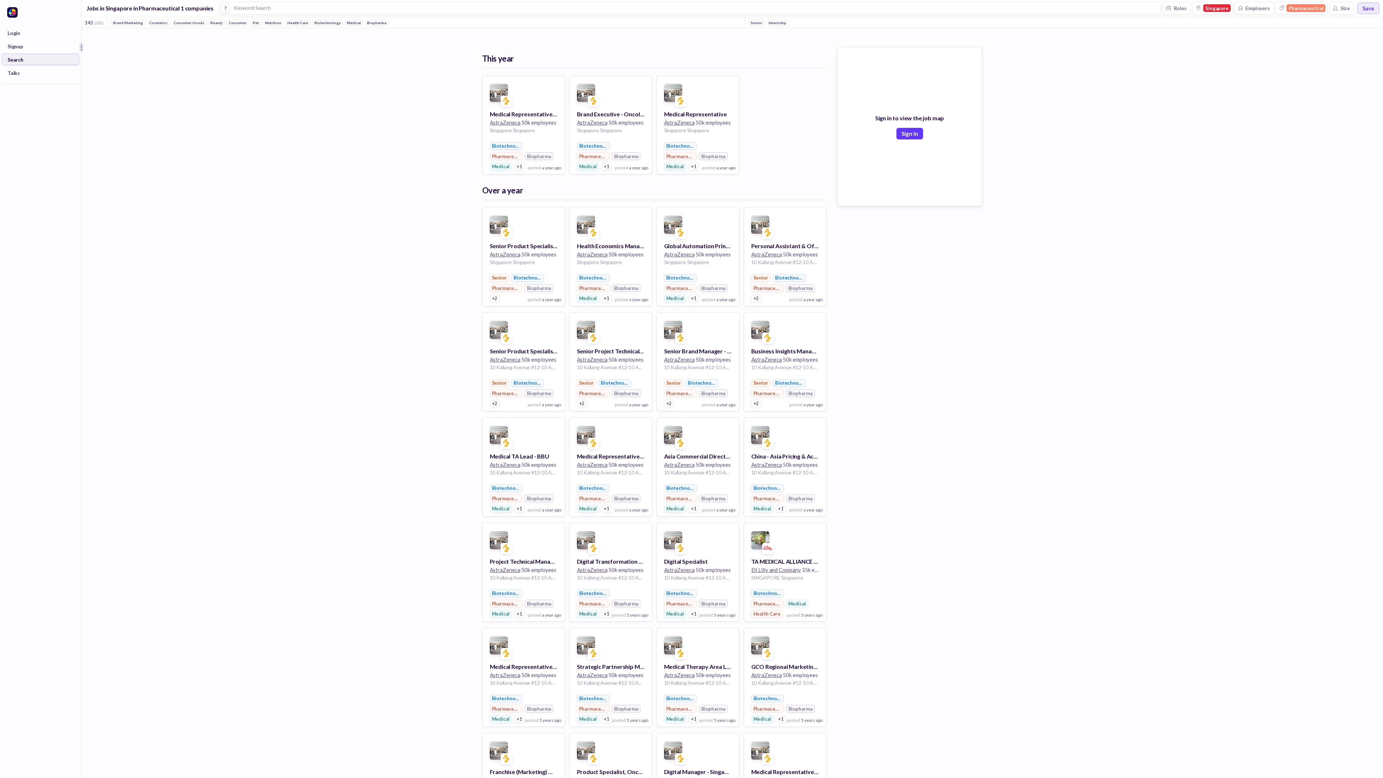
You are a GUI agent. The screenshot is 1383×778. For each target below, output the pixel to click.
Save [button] (1368, 8)
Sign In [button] (909, 133)
